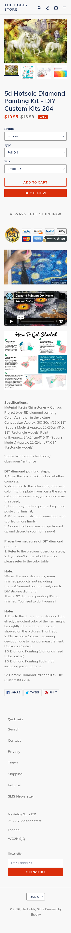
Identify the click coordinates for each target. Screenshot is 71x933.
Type (8, 145)
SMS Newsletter (21, 796)
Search (14, 729)
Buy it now (35, 193)
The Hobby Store (16, 7)
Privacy (14, 751)
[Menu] (64, 7)
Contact (14, 740)
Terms (13, 762)
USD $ (34, 897)
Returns (14, 785)
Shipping (15, 774)
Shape (9, 129)
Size (7, 161)
